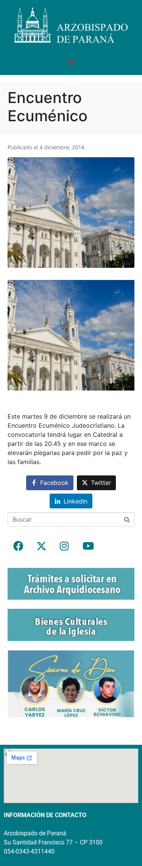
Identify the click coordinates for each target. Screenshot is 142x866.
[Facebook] (18, 546)
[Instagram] (64, 546)
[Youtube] (87, 546)
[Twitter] (41, 546)
